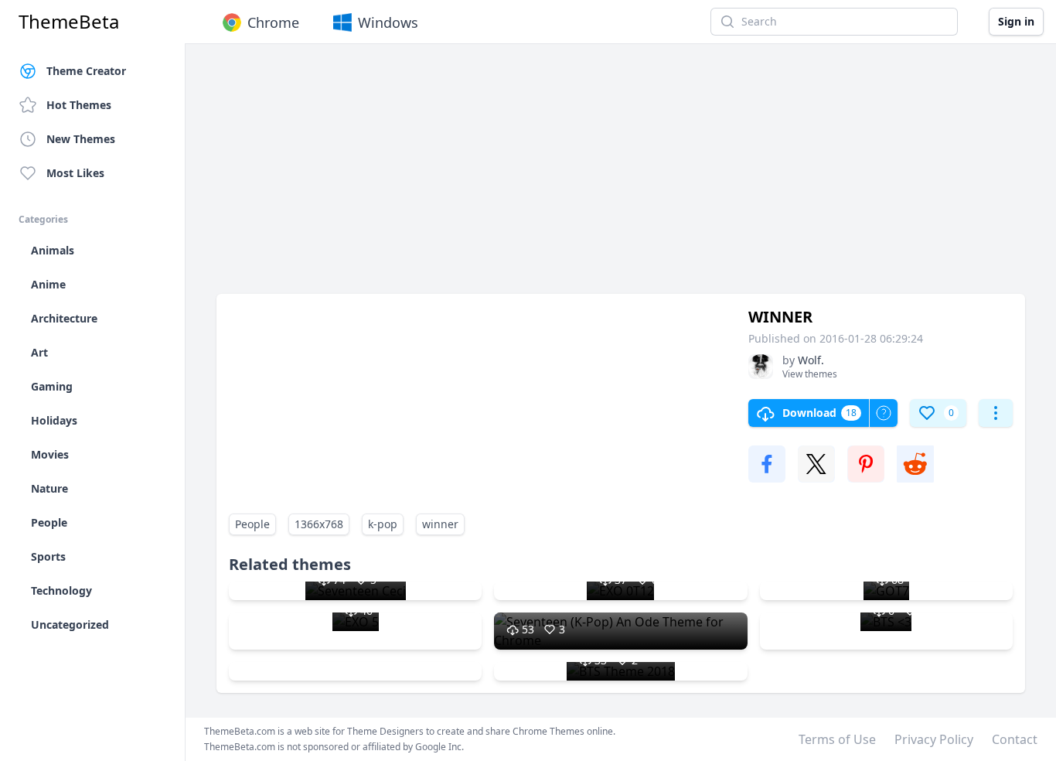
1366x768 (319, 524)
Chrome (273, 22)
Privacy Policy (933, 739)
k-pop (382, 524)
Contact (1014, 739)
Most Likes (75, 173)
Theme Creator (86, 70)
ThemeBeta (69, 21)
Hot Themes (78, 104)
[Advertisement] (620, 176)
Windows (388, 22)
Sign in (1016, 21)
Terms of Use (837, 739)
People (252, 524)
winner (440, 524)
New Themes (80, 138)
